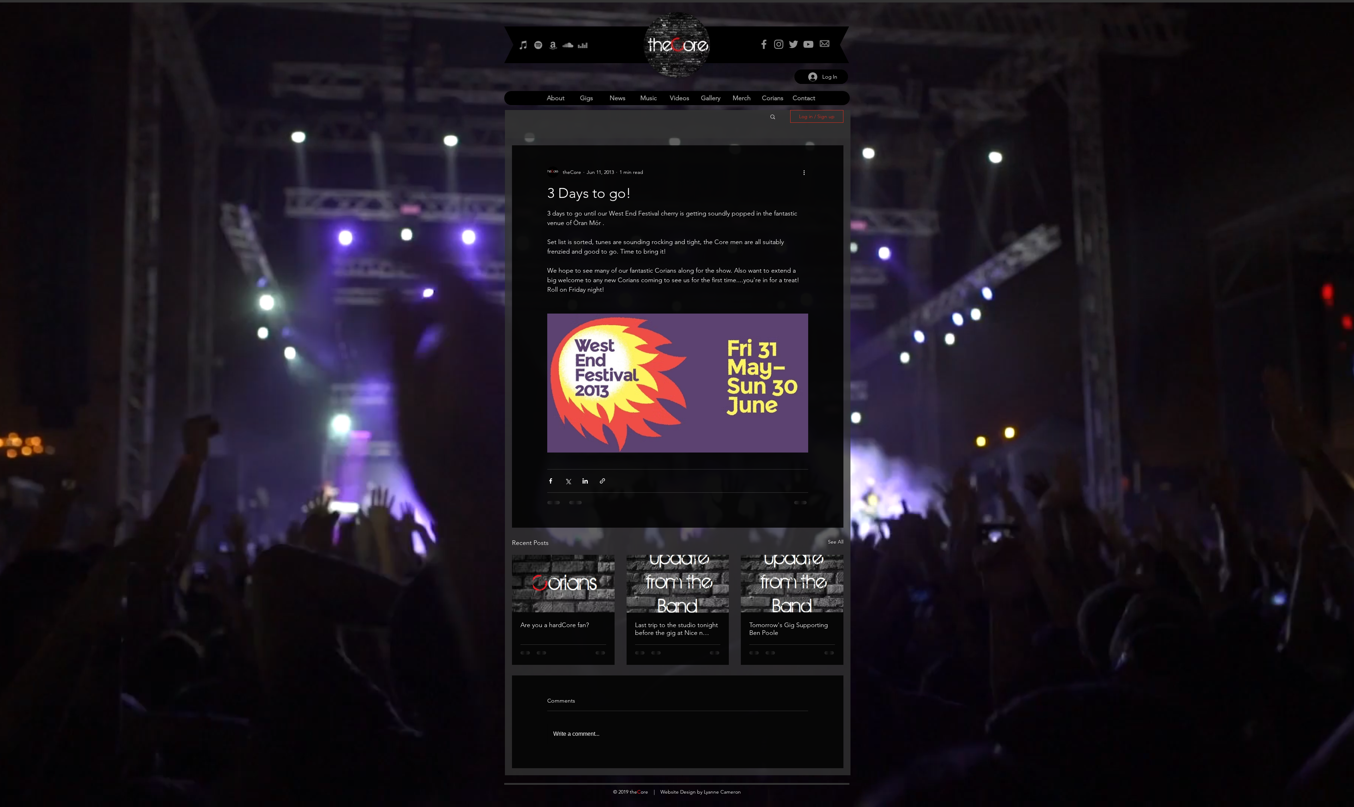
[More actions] (804, 172)
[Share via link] (602, 481)
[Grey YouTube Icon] (808, 44)
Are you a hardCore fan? (554, 625)
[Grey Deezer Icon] (583, 45)
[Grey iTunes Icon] (523, 45)
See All (835, 542)
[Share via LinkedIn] (585, 481)
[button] (772, 116)
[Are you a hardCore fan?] (563, 583)
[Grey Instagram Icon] (779, 44)
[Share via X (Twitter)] (568, 481)
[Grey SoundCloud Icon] (568, 45)
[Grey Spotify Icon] (538, 45)
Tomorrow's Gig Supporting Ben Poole (788, 629)
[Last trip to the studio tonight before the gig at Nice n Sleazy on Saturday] (678, 584)
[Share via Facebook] (550, 481)
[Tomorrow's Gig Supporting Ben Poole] (792, 583)
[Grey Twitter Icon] (793, 44)
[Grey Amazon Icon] (553, 45)
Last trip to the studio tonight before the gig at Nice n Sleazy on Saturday (676, 629)
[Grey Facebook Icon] (764, 44)
